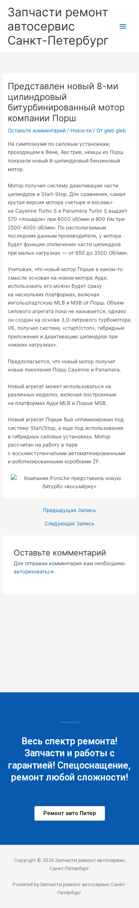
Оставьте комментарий (37, 130)
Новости (81, 130)
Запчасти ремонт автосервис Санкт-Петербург (58, 26)
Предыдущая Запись (69, 510)
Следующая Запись (69, 524)
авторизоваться (34, 571)
